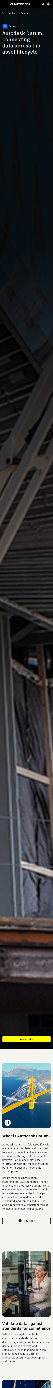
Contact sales (26, 1039)
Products (12, 13)
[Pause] (8, 1123)
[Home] (20, 4)
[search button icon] (43, 4)
